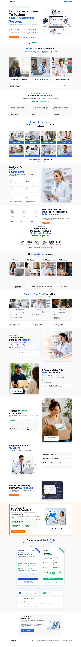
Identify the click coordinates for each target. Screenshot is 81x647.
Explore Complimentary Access (29, 495)
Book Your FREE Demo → (27, 630)
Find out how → (46, 222)
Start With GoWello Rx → (28, 579)
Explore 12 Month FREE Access (28, 37)
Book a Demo (14, 37)
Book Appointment (68, 1)
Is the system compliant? (48, 466)
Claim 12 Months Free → (53, 578)
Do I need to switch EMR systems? (49, 454)
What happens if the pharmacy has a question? (52, 462)
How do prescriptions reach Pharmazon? (50, 458)
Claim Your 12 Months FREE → (18, 531)
